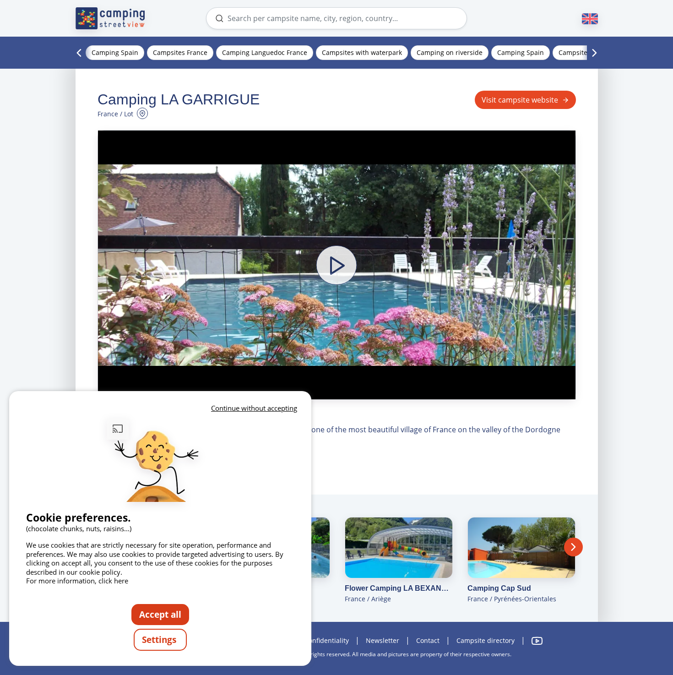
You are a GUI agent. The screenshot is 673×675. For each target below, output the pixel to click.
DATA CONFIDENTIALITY (319, 640)
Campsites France (180, 52)
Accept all (160, 614)
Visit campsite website (520, 100)
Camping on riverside (450, 52)
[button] (336, 265)
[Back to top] (640, 630)
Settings (160, 639)
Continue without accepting (254, 408)
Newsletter (382, 640)
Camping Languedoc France (264, 52)
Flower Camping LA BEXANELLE (399, 588)
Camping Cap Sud (499, 588)
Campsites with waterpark (362, 52)
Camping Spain (115, 52)
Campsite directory (485, 640)
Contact (428, 640)
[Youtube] (537, 641)
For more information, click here (77, 580)
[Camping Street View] (110, 18)
